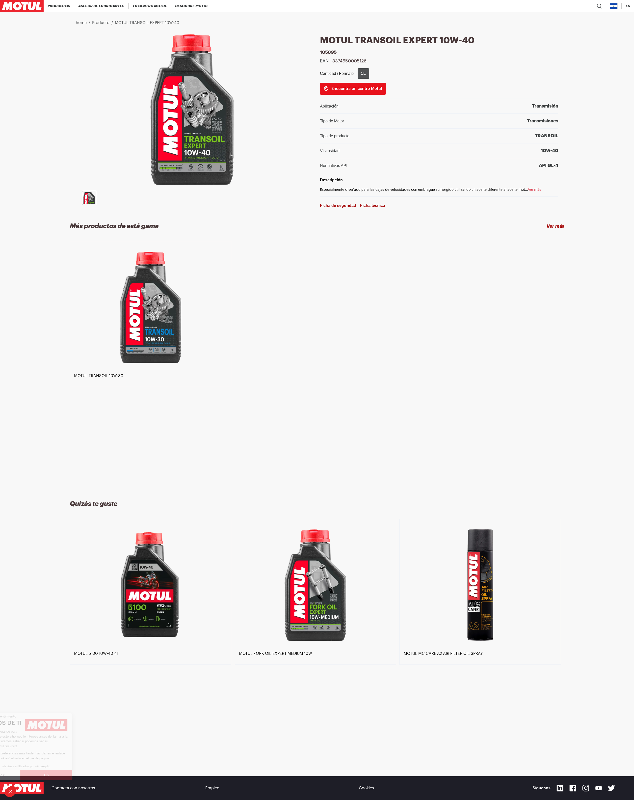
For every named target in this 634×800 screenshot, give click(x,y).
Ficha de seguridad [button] (338, 205)
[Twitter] (611, 788)
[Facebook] (572, 788)
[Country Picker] (614, 6)
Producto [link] (100, 23)
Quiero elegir (31, 775)
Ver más (555, 226)
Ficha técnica (372, 205)
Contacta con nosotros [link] (73, 788)
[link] (353, 89)
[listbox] (317, 364)
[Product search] (599, 5)
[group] (363, 73)
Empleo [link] (212, 788)
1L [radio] (363, 73)
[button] (10, 792)
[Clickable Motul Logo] (22, 6)
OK (83, 775)
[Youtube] (598, 788)
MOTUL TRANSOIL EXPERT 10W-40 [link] (147, 23)
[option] (152, 364)
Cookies (366, 788)
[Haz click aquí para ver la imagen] (89, 198)
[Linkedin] (559, 788)
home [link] (81, 23)
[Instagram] (585, 788)
